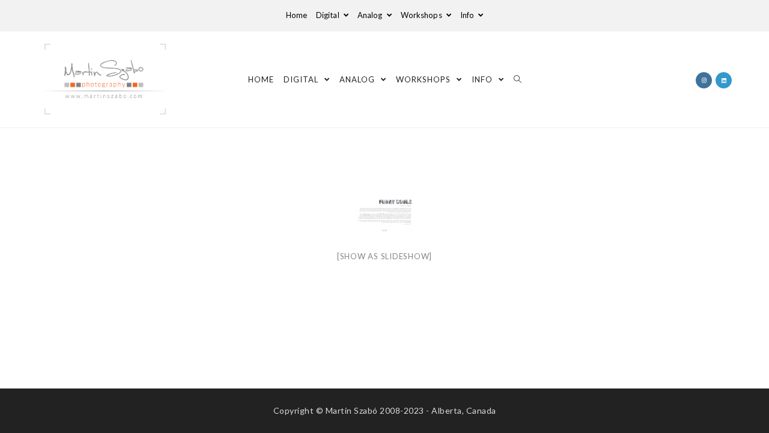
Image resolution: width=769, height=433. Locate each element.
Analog (370, 15)
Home (296, 15)
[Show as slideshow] (384, 256)
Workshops (422, 15)
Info (468, 15)
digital (328, 15)
